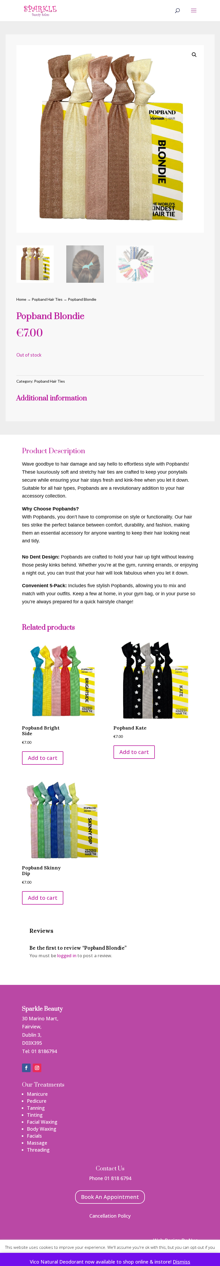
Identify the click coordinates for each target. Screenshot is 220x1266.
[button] (194, 55)
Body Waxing (41, 1129)
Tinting (35, 1115)
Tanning (36, 1108)
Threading (38, 1150)
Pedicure (36, 1101)
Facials (34, 1136)
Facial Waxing (42, 1122)
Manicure (37, 1094)
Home (21, 299)
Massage (37, 1143)
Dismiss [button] (181, 1261)
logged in (66, 955)
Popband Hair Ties (47, 299)
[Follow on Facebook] (26, 1068)
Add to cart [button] (42, 757)
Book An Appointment (110, 1196)
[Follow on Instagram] (37, 1068)
